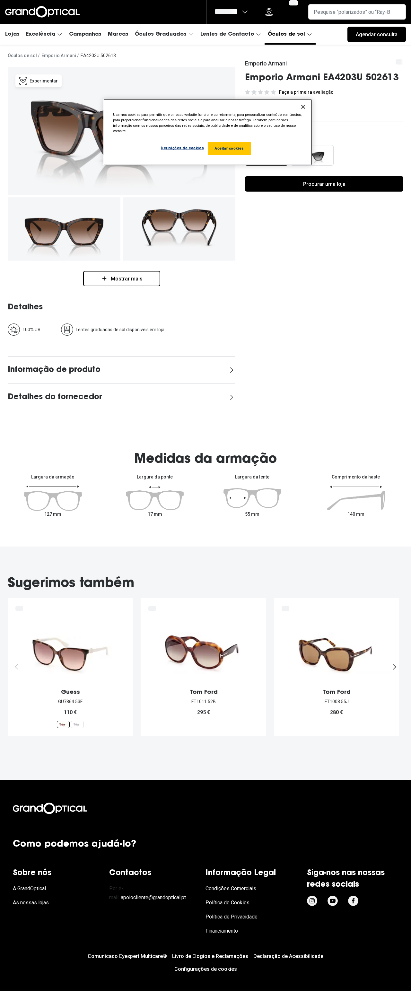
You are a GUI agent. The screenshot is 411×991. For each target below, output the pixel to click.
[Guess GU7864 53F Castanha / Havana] (63, 724)
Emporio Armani (58, 55)
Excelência (40, 34)
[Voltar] (17, 667)
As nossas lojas (31, 903)
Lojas (12, 34)
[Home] (42, 12)
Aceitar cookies (229, 148)
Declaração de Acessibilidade (288, 956)
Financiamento (222, 931)
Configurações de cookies (205, 969)
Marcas (118, 34)
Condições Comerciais (231, 888)
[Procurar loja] (269, 12)
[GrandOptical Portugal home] (61, 808)
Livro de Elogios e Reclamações (210, 956)
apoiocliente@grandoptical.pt (153, 897)
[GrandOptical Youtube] (333, 901)
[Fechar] (303, 107)
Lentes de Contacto (227, 34)
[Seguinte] (394, 667)
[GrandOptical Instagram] (312, 901)
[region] (207, 132)
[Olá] (231, 12)
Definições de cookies (182, 148)
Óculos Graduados (161, 34)
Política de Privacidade (232, 917)
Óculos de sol (286, 34)
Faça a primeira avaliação (306, 92)
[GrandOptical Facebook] (353, 901)
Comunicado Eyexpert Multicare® (127, 956)
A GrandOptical (29, 888)
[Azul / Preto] (312, 155)
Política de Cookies (227, 903)
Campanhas (85, 34)
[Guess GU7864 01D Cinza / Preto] (77, 724)
